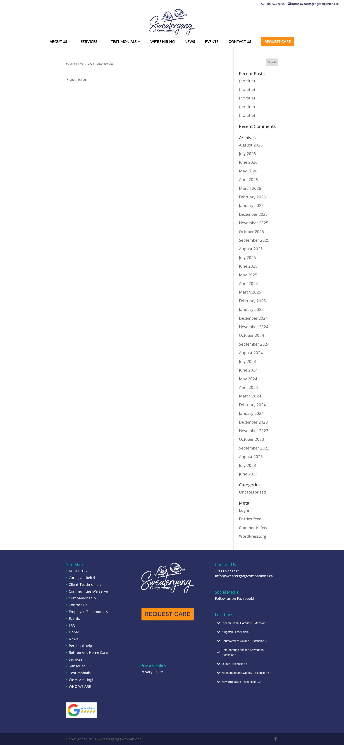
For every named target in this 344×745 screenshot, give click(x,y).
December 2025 (253, 214)
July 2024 (247, 361)
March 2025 (250, 292)
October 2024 (251, 335)
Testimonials (80, 672)
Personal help (80, 645)
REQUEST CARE (277, 42)
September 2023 (254, 448)
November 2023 (253, 430)
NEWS (190, 42)
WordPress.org (252, 536)
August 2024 (251, 352)
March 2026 (250, 188)
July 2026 (247, 153)
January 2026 (251, 205)
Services (75, 659)
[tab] (246, 623)
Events (74, 618)
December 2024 (253, 318)
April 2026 (248, 179)
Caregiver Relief (82, 577)
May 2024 (248, 378)
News (73, 638)
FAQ (72, 625)
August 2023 (251, 456)
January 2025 (251, 309)
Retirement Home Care (88, 652)
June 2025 (248, 266)
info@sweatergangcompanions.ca (244, 575)
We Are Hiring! (81, 679)
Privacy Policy (152, 671)
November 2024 (253, 326)
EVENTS (212, 42)
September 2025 (254, 240)
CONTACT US (240, 42)
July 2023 (247, 465)
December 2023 (253, 422)
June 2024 (248, 370)
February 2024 (252, 404)
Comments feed (254, 527)
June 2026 (248, 162)
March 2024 (250, 396)
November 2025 (253, 222)
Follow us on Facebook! (234, 598)
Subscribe (77, 666)
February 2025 (252, 300)
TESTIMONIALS (124, 42)
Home (74, 632)
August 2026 (251, 145)
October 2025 (251, 231)
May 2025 (248, 274)
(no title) (247, 80)
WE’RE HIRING (162, 42)
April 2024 (248, 387)
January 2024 (251, 413)
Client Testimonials (85, 584)
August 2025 (251, 248)
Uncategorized (105, 63)
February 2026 (252, 196)
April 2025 (248, 283)
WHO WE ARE (80, 686)
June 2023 (248, 474)
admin (73, 63)
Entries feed (250, 518)
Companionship (82, 598)
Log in (244, 510)
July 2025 (247, 257)
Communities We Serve (88, 591)
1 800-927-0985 (227, 570)
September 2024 (254, 344)
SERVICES (89, 42)
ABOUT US (58, 42)
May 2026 (248, 171)
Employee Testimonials (88, 611)
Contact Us (78, 604)
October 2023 (251, 439)
